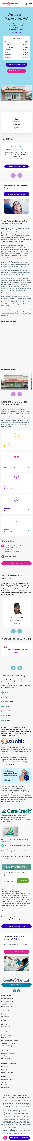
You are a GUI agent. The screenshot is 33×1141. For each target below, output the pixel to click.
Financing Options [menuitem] (7, 1072)
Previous (13, 175)
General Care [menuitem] (6, 995)
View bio (17, 623)
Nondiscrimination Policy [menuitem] (20, 1095)
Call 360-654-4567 (17, 71)
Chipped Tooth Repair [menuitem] (8, 1043)
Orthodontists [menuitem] (5, 1027)
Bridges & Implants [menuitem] (7, 1035)
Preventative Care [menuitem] (7, 1001)
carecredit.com (6, 894)
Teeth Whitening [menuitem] (6, 1046)
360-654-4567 (10, 556)
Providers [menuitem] (4, 1021)
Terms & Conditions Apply (16, 159)
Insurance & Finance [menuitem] (8, 1064)
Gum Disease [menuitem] (5, 1058)
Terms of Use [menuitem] (7, 1095)
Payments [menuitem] (4, 1067)
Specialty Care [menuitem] (6, 1050)
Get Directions (16, 32)
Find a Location (16, 984)
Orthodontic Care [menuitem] (7, 1011)
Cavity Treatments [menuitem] (7, 999)
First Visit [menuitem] (4, 1085)
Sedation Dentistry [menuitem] (7, 1004)
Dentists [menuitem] (4, 1024)
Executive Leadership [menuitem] (8, 1079)
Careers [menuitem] (3, 1082)
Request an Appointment (16, 64)
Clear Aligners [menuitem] (5, 1017)
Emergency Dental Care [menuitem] (9, 1007)
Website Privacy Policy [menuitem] (7, 1097)
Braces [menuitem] (3, 1014)
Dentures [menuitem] (4, 1038)
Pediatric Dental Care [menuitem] (8, 1053)
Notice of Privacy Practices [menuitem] (24, 1097)
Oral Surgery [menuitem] (5, 1056)
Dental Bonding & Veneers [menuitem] (9, 1040)
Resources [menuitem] (5, 1076)
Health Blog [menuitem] (5, 1088)
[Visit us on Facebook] (14, 992)
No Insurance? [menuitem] (5, 1069)
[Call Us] (5, 1138)
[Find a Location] (17, 3)
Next (19, 175)
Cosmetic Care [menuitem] (6, 1032)
